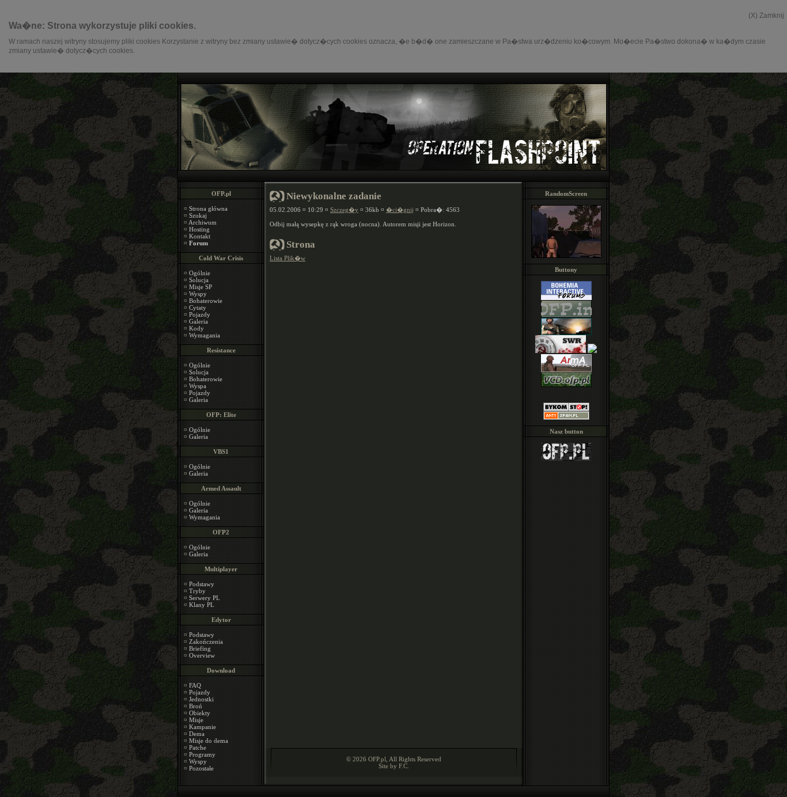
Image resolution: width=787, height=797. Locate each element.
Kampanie (202, 726)
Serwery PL (204, 597)
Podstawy (201, 583)
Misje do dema (208, 740)
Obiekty (199, 712)
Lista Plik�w (287, 258)
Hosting (199, 229)
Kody (196, 328)
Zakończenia (206, 641)
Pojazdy (199, 314)
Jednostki (201, 699)
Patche (197, 747)
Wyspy (198, 293)
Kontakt (199, 236)
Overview (202, 655)
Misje (196, 719)
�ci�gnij (400, 209)
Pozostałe (201, 768)
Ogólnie (199, 273)
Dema (197, 733)
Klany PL (201, 604)
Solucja (199, 279)
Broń (195, 706)
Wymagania (204, 335)
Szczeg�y (344, 209)
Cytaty (197, 307)
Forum (198, 243)
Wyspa (197, 385)
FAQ (195, 685)
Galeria (198, 321)
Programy (202, 754)
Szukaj (198, 215)
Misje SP (200, 286)
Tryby (197, 590)
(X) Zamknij (766, 16)
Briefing (200, 648)
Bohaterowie (205, 300)
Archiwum (202, 222)
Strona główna (208, 208)
